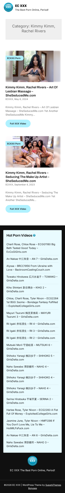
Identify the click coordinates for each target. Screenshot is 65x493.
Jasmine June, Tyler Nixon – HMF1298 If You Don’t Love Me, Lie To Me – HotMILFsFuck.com (30, 424)
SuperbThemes (53, 485)
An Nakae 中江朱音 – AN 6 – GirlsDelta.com (32, 435)
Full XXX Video (18, 123)
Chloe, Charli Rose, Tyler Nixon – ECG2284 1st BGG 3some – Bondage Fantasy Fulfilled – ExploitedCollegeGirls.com (32, 302)
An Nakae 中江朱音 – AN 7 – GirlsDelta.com (32, 258)
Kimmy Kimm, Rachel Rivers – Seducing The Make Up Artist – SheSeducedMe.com (27, 177)
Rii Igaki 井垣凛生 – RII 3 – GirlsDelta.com (30, 330)
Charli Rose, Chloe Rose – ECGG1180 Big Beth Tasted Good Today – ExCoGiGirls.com (30, 248)
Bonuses (32, 488)
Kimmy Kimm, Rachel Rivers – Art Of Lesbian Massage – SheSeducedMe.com (31, 91)
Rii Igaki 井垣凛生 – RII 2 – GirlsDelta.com (30, 337)
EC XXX (21, 6)
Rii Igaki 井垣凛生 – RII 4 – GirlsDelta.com (30, 323)
